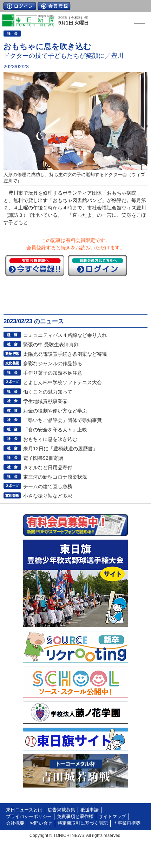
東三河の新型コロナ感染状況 (55, 477)
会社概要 (15, 823)
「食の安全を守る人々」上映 (55, 429)
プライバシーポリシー (29, 816)
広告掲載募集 (61, 809)
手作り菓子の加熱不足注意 (52, 373)
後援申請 (89, 809)
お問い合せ (40, 823)
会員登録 (54, 6)
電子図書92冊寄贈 (43, 458)
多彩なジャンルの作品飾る (52, 363)
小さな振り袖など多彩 (47, 496)
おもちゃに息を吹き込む (50, 439)
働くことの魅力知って (47, 392)
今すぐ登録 (34, 265)
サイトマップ (112, 816)
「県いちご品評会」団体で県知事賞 (62, 420)
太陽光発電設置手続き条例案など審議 (65, 354)
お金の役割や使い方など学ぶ (55, 411)
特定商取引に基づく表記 (83, 823)
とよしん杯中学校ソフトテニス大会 (62, 382)
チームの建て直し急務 (47, 486)
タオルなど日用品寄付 (47, 467)
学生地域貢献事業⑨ (45, 401)
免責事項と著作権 (75, 816)
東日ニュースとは (24, 809)
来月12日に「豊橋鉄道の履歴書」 (60, 448)
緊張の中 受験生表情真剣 (51, 344)
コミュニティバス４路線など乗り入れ (65, 335)
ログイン (19, 6)
